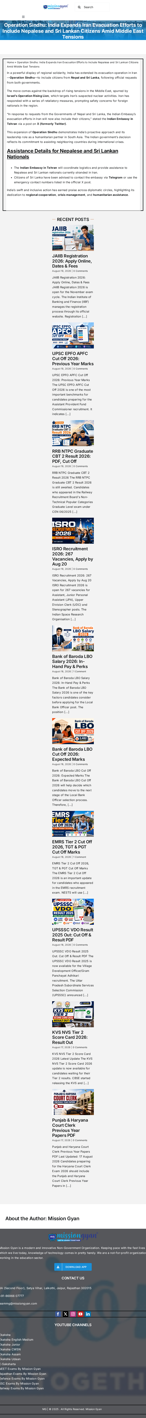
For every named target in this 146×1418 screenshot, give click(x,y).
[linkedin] (88, 1314)
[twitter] (65, 1314)
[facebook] (58, 1314)
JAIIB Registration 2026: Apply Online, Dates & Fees (72, 261)
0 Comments (80, 270)
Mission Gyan (63, 1218)
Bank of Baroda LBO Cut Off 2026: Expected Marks (72, 754)
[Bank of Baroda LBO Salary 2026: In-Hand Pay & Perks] (73, 638)
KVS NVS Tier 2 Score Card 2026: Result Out (70, 1037)
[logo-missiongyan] (55, 5)
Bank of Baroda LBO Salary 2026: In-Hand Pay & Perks (72, 661)
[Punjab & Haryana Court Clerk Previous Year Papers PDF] (73, 1102)
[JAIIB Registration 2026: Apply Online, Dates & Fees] (73, 238)
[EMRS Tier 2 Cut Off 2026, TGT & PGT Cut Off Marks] (73, 824)
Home (10, 62)
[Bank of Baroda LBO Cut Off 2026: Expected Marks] (73, 731)
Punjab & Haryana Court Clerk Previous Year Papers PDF (70, 1128)
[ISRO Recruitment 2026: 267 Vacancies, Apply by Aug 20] (73, 531)
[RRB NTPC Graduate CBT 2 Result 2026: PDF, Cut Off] (73, 433)
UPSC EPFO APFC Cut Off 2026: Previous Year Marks (72, 358)
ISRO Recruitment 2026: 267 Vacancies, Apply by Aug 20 (72, 556)
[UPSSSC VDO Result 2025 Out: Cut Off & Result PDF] (73, 912)
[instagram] (73, 1314)
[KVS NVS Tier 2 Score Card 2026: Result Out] (73, 1014)
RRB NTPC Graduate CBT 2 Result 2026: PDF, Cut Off (72, 456)
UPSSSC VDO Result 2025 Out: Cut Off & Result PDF (72, 935)
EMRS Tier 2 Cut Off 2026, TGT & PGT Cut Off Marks (72, 847)
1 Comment (79, 671)
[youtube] (80, 1314)
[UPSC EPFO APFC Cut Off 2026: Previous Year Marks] (73, 335)
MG (44, 1409)
